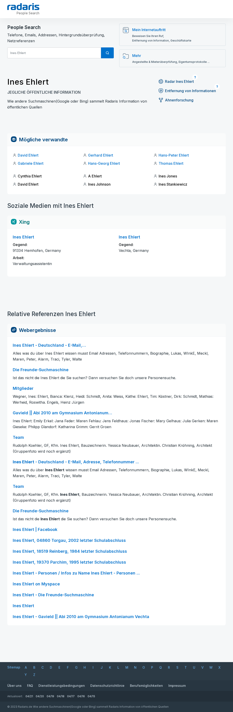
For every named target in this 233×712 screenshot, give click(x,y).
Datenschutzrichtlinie (107, 685)
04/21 (29, 696)
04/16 (81, 696)
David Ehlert (28, 155)
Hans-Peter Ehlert (174, 155)
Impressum (177, 685)
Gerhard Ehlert (100, 155)
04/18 (60, 696)
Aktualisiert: (15, 696)
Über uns (14, 685)
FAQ (30, 685)
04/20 (40, 696)
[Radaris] (23, 6)
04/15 (91, 696)
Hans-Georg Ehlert (104, 163)
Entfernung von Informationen (190, 90)
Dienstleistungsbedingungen (61, 685)
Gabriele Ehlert (30, 163)
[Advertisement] (116, 123)
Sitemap (13, 667)
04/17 (71, 696)
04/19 (50, 696)
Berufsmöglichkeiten (146, 685)
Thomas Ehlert (171, 163)
